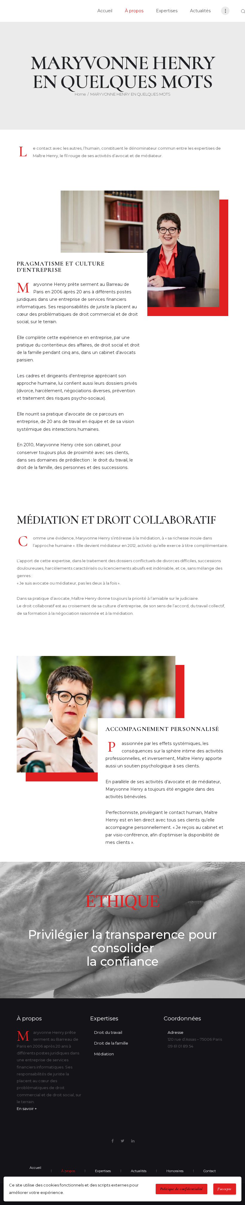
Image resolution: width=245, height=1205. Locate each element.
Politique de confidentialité (181, 1188)
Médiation (104, 1053)
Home (80, 94)
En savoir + (27, 1108)
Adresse (175, 1032)
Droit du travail (108, 1032)
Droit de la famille (111, 1043)
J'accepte (225, 1188)
